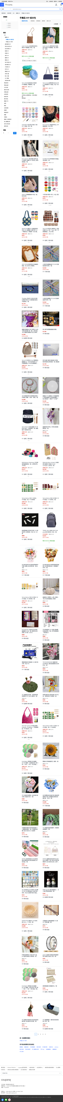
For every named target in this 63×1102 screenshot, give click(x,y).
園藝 (5, 114)
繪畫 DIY (7, 51)
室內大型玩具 (7, 124)
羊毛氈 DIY (7, 67)
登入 (47, 1)
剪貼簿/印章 (7, 80)
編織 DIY (18, 13)
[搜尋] (60, 9)
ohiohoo (56, 1047)
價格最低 (33, 21)
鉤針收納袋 (27, 1049)
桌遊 (5, 103)
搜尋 (15, 133)
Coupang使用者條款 (22, 1067)
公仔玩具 (6, 87)
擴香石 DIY (7, 71)
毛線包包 (51, 1047)
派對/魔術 (6, 108)
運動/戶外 (6, 101)
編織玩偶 (26, 1047)
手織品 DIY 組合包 (26, 13)
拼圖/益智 (6, 92)
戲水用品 (6, 99)
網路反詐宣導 (32, 1069)
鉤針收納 (22, 1049)
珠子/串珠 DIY (8, 62)
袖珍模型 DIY (8, 64)
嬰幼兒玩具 (6, 89)
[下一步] (48, 1034)
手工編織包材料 (35, 1049)
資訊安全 (3, 1069)
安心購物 (58, 1067)
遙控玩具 (6, 126)
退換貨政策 (31, 1067)
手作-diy (42, 1049)
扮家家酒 (6, 94)
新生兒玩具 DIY (8, 46)
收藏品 (5, 117)
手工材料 (22, 1051)
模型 (5, 105)
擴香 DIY (7, 60)
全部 (3, 9)
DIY (13, 13)
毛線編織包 (48, 1049)
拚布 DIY (7, 69)
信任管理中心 (40, 1067)
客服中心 (55, 1)
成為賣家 (60, 1)
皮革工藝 (7, 73)
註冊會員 (51, 1)
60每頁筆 (56, 24)
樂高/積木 (6, 83)
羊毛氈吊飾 (44, 1047)
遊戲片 (5, 110)
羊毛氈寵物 (32, 1047)
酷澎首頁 (4, 13)
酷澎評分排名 (25, 21)
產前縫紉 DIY (8, 44)
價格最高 (38, 21)
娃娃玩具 (6, 96)
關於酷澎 (3, 1067)
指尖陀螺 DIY (8, 48)
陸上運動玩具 (7, 121)
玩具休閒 (9, 13)
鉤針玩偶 (39, 1047)
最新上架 (49, 21)
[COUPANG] (6, 1080)
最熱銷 (43, 21)
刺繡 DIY (7, 53)
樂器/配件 (6, 112)
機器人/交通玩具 (7, 119)
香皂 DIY (7, 55)
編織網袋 (55, 1049)
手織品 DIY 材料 (9, 41)
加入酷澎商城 (24, 1069)
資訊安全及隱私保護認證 (13, 1069)
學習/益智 (6, 85)
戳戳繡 (21, 1047)
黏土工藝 (7, 76)
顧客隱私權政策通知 (49, 1067)
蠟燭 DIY (7, 58)
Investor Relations (11, 1067)
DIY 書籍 (7, 78)
